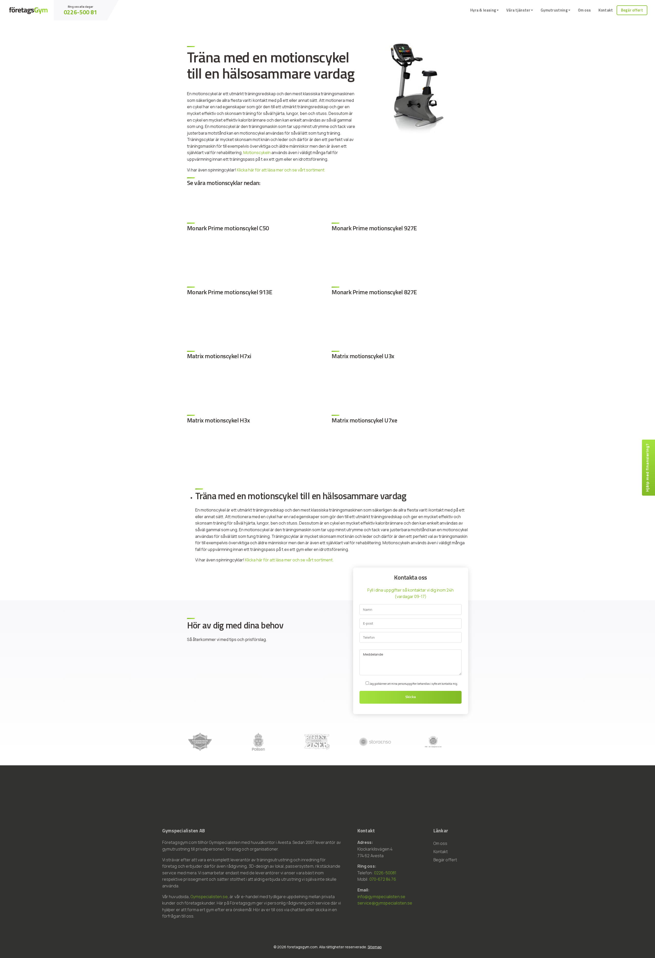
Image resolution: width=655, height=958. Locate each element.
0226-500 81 (80, 12)
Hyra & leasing (483, 10)
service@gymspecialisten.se (384, 903)
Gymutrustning (554, 10)
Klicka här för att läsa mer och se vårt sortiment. (289, 560)
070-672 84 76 (382, 879)
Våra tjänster (518, 10)
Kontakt (605, 10)
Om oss (584, 10)
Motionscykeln (257, 152)
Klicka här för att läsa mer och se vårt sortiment (280, 170)
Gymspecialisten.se (209, 896)
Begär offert (632, 10)
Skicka (410, 697)
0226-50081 (385, 873)
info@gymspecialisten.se (381, 896)
